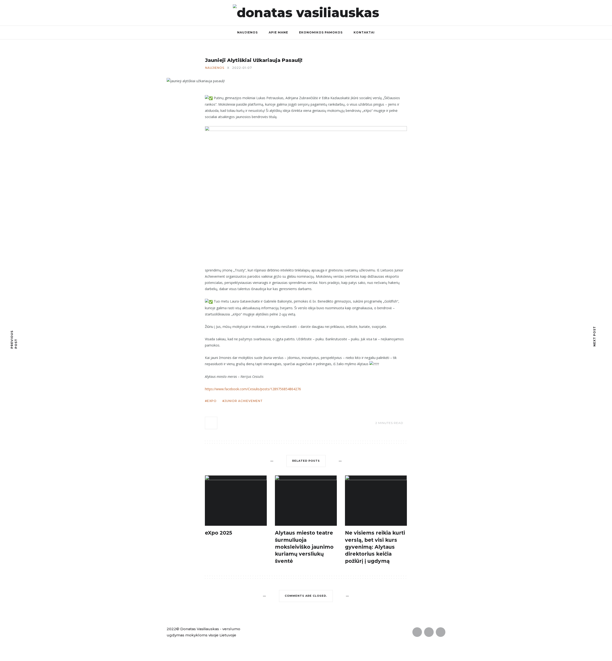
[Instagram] (519, 12)
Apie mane (278, 32)
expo (212, 401)
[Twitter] (509, 12)
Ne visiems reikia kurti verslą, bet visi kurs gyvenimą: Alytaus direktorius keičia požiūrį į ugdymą (375, 547)
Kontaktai (364, 32)
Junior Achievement (243, 401)
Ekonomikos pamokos (321, 32)
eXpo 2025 (218, 533)
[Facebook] (499, 12)
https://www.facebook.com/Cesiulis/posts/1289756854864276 (253, 389)
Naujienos (247, 32)
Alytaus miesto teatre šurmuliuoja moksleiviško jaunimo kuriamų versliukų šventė (304, 547)
